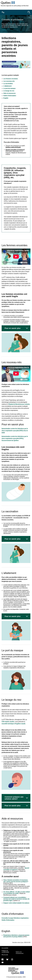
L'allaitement (7, 86)
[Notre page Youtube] (2, 962)
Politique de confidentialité (5, 951)
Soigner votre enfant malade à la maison (16, 903)
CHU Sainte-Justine (8, 721)
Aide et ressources (9, 93)
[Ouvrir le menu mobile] (3, 12)
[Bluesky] (7, 959)
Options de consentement (19, 952)
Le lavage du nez (8, 91)
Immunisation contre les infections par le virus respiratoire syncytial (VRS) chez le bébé (15, 430)
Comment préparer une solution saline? (14, 798)
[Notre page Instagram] (12, 959)
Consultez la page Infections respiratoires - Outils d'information (15, 919)
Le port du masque (9, 88)
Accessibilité (5, 948)
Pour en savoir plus (12, 328)
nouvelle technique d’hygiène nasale (13, 723)
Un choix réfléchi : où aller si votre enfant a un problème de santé (16, 892)
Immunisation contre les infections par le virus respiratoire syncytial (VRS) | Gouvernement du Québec (15, 438)
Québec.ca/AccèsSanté (13, 147)
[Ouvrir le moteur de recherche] (29, 12)
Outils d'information (9, 95)
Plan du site (5, 954)
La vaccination (8, 83)
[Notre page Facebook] (2, 959)
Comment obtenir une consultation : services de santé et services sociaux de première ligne (16, 899)
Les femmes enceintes (10, 78)
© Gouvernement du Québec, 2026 (16, 977)
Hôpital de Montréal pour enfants (19, 404)
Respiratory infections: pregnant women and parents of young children (16, 935)
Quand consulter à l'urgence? (15, 149)
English (5, 98)
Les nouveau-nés (9, 81)
